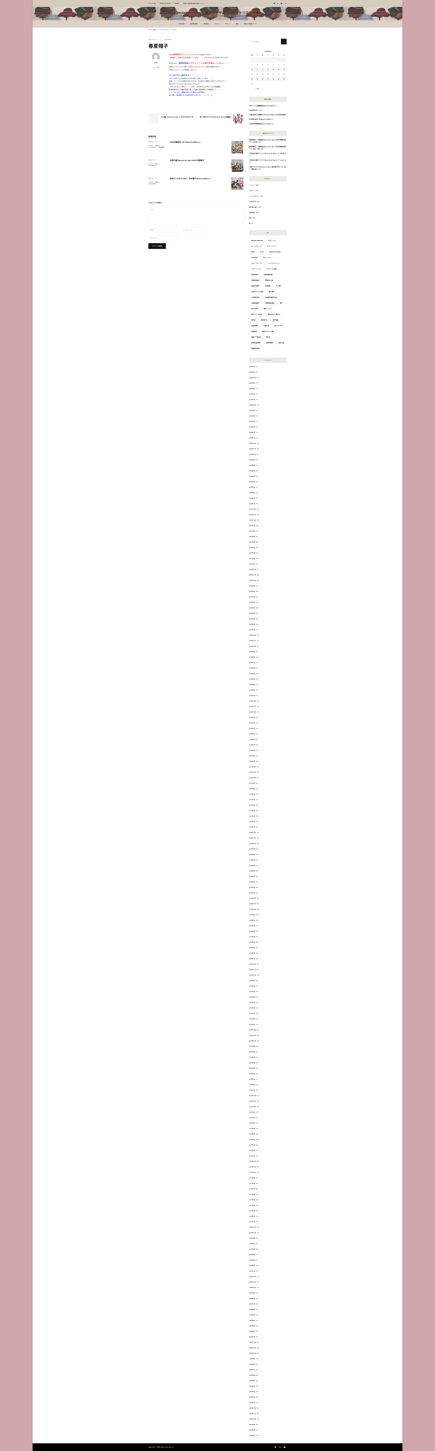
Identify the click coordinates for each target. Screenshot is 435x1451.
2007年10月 (252, 1419)
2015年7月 (252, 925)
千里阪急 (267, 286)
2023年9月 (252, 410)
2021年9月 (252, 525)
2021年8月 (252, 531)
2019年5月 (252, 673)
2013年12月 (252, 1029)
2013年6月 (252, 1062)
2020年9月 (252, 585)
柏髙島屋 (254, 331)
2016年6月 (252, 865)
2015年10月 (252, 909)
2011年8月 (252, 1183)
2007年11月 (252, 1413)
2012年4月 (252, 1139)
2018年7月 (252, 728)
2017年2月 (252, 821)
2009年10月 (252, 1287)
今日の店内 (181, 23)
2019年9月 (252, 651)
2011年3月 (252, 1210)
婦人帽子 (271, 291)
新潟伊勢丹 (254, 325)
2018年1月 (252, 761)
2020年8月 (252, 591)
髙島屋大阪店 (255, 348)
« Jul (257, 88)
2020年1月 (252, 629)
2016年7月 (252, 860)
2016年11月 (252, 838)
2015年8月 (252, 920)
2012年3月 (252, 1145)
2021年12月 (252, 509)
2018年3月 (252, 750)
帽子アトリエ (268, 308)
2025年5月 (252, 372)
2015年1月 (252, 958)
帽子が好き (254, 308)
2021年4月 (252, 547)
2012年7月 (252, 1123)
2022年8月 (252, 465)
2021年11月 (252, 514)
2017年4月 (252, 810)
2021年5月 (252, 542)
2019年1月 (252, 695)
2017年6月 (252, 799)
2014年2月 (252, 1018)
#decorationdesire (257, 240)
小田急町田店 (255, 297)
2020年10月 (252, 580)
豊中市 (268, 337)
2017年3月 (252, 816)
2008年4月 (252, 1386)
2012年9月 (252, 1112)
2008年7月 (252, 1369)
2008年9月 (252, 1358)
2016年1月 (252, 892)
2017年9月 (252, 783)
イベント (216, 23)
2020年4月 (252, 613)
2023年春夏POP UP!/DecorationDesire (185, 142)
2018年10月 (252, 712)
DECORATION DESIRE (165, 3)
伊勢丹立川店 (269, 280)
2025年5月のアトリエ (255, 110)
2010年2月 (252, 1265)
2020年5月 (252, 607)
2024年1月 (252, 399)
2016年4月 (252, 876)
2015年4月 (252, 942)
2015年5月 (252, 936)
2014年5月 (252, 1002)
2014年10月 (252, 975)
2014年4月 (252, 1008)
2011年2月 (252, 1216)
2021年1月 (252, 564)
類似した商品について (250, 23)
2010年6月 (252, 1249)
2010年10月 (252, 1232)
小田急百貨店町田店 (271, 297)
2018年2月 (252, 755)
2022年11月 (252, 448)
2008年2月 (252, 1397)
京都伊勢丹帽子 (268, 274)
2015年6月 (252, 931)
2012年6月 (252, 1128)
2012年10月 (252, 1106)
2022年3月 (252, 492)
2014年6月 (252, 997)
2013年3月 (252, 1079)
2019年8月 (252, 657)
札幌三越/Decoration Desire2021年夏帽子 (187, 160)
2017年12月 (252, 766)
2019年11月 (252, 640)
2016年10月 (252, 843)
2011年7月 (252, 1188)
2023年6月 (252, 421)
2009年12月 (252, 1276)
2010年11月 (252, 1227)
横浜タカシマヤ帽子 (268, 331)
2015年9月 (252, 914)
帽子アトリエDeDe (256, 314)
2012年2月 (252, 1150)
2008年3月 (252, 1391)
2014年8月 (252, 986)
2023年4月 (252, 427)
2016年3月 (252, 882)
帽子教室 (206, 23)
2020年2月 (252, 624)
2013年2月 (252, 1084)
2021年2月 (252, 558)
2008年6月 (252, 1375)
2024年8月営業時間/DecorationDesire (261, 123)
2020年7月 (252, 596)
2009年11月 (252, 1282)
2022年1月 (252, 503)
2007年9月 (252, 1424)
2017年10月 (252, 777)
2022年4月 (252, 487)
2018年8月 (252, 723)
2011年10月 (252, 1172)
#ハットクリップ (256, 246)
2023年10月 (252, 405)
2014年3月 (252, 1013)
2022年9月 (252, 459)
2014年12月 (252, 964)
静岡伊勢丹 (269, 342)
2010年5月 (252, 1254)
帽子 (281, 303)
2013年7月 (252, 1057)
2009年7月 (252, 1304)
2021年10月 (252, 520)
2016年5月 (252, 871)
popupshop (254, 257)
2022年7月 (252, 470)
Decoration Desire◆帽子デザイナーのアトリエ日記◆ (217, 12)
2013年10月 (252, 1040)
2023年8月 (252, 416)
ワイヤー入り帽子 (271, 269)
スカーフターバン (256, 263)
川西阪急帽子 (255, 303)
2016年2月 (252, 887)
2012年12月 (252, 1095)
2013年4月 (252, 1073)
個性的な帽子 (255, 286)
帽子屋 (253, 320)
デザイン (227, 23)
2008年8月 (252, 1364)
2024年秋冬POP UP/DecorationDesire (261, 119)
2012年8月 (252, 1117)
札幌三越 (266, 325)
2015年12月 (252, 898)
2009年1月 (252, 1336)
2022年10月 (252, 454)
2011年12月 (252, 1161)
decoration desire (275, 251)
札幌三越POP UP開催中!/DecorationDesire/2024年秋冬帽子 (267, 114)
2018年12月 (252, 701)
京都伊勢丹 (254, 274)
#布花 (253, 251)
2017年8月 (252, 788)
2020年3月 (252, 618)
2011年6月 (252, 1194)
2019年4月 (252, 679)
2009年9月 (252, 1293)
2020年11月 (252, 575)
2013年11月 (252, 1035)
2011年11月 (252, 1167)
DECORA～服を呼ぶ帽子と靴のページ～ (193, 3)
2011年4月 (252, 1205)
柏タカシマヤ (278, 325)
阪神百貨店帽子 (256, 342)
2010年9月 (252, 1238)
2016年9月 (252, 849)
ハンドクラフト (168, 39)
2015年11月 (252, 903)
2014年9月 (252, 980)
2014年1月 (252, 1024)
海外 (237, 23)
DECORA (156, 62)
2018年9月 (252, 717)
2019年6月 (252, 668)
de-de (262, 251)
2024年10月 (252, 377)
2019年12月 (252, 635)
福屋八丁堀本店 (256, 337)
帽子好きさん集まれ (274, 314)
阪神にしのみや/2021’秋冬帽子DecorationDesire (190, 178)
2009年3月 (252, 1325)
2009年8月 (252, 1298)
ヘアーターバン (256, 269)
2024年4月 (252, 394)
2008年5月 (252, 1380)
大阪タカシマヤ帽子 (257, 291)
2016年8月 (252, 854)
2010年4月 (252, 1260)
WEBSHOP (177, 3)
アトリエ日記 (152, 3)
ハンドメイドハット (274, 263)
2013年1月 (252, 1090)
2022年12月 (252, 443)
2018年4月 (252, 744)
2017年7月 (252, 794)
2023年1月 (252, 438)
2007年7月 (252, 1435)
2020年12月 (252, 569)
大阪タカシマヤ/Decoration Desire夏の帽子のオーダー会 (267, 167)
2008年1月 (252, 1402)
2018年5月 (252, 739)
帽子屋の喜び (194, 23)
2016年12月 (252, 832)
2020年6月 (252, 602)
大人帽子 (278, 286)
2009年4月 (252, 1320)
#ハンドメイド (271, 246)
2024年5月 (252, 388)
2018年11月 (252, 706)
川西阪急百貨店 (269, 303)
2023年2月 (252, 432)
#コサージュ (272, 240)
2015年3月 (252, 947)
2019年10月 (252, 646)
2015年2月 (252, 953)
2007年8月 (252, 1430)
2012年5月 (252, 1134)
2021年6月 (252, 536)
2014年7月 (252, 991)
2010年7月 (252, 1243)
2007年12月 (252, 1408)
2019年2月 (252, 690)
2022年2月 (252, 498)
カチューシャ (267, 257)
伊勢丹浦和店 (255, 280)
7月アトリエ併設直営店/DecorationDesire (262, 105)
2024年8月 (252, 383)
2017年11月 (252, 772)
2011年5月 (252, 1199)
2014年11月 (252, 969)
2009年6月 (252, 1309)
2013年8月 (252, 1051)
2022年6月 (252, 476)
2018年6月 (252, 733)
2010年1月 (252, 1271)
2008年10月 (252, 1353)
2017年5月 (252, 805)
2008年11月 (252, 1347)
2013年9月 (252, 1046)
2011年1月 (252, 1221)
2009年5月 (252, 1314)
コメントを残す (156, 67)
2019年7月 (252, 662)
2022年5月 (252, 481)
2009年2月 (252, 1331)
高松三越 (281, 342)
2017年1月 (252, 827)
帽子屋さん (264, 320)
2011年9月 (252, 1178)
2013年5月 (252, 1068)
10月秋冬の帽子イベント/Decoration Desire (263, 153)
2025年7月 (252, 366)
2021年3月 (252, 553)
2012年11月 (252, 1101)
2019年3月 (252, 684)
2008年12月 (252, 1342)
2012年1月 (252, 1156)
